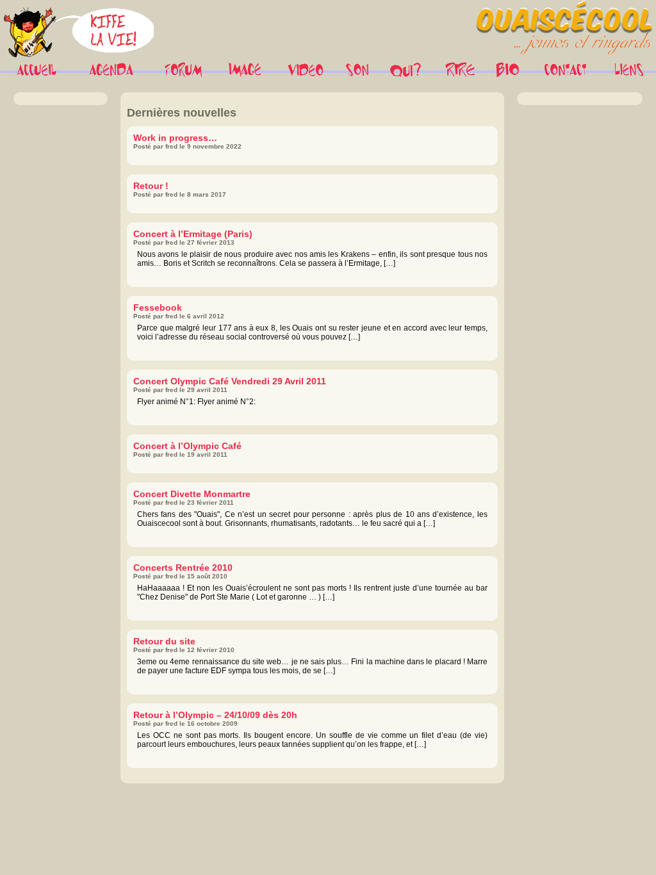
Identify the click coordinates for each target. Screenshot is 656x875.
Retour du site (164, 641)
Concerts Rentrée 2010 (183, 567)
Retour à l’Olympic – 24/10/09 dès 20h (215, 715)
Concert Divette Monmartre (191, 494)
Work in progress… (175, 138)
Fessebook (157, 307)
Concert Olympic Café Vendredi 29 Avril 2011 (229, 381)
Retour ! (150, 186)
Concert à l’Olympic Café (187, 446)
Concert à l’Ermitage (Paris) (192, 234)
